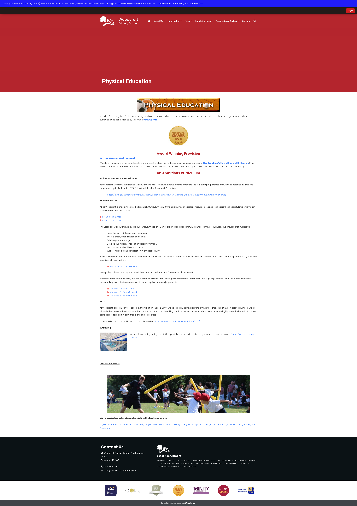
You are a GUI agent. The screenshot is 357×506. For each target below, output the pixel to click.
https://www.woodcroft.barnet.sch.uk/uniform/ (177, 321)
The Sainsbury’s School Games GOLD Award (226, 163)
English (103, 424)
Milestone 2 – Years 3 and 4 (123, 292)
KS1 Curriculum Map (112, 216)
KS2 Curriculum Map (112, 220)
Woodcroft (128, 21)
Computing (139, 424)
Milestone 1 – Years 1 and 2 (123, 288)
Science (127, 424)
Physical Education (155, 424)
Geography (187, 424)
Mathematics (114, 424)
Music (169, 424)
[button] (254, 21)
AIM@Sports (150, 119)
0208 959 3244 (110, 466)
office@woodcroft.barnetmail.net (119, 470)
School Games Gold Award (117, 158)
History (176, 424)
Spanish (199, 424)
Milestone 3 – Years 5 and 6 (123, 295)
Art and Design (237, 424)
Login (350, 10)
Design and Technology (216, 424)
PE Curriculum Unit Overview (124, 266)
